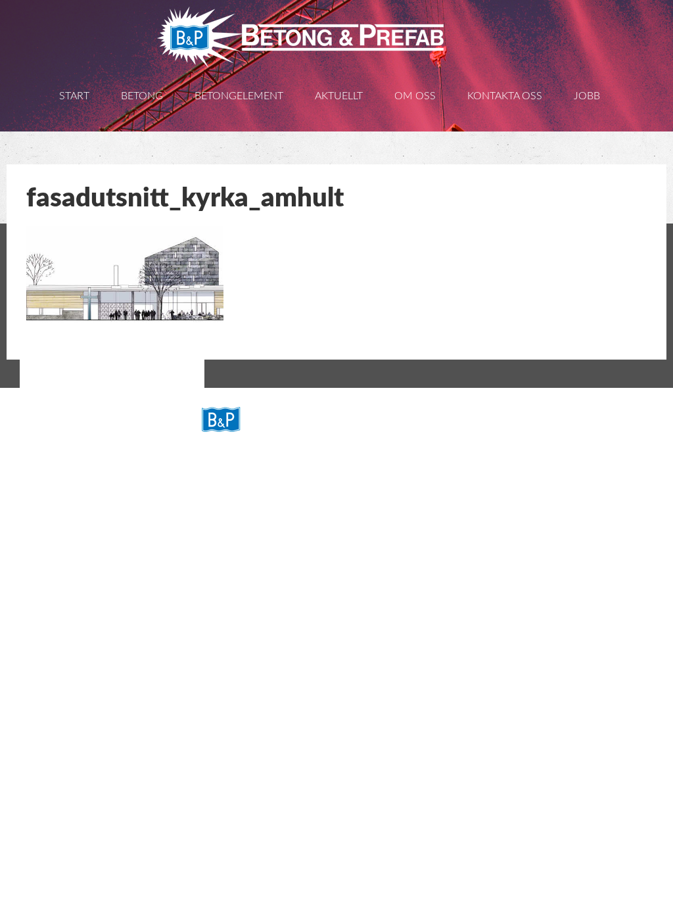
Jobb (587, 96)
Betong (142, 96)
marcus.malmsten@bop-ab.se (302, 583)
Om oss (415, 96)
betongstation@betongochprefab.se (316, 528)
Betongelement (239, 96)
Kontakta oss (504, 96)
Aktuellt (339, 96)
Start (74, 96)
